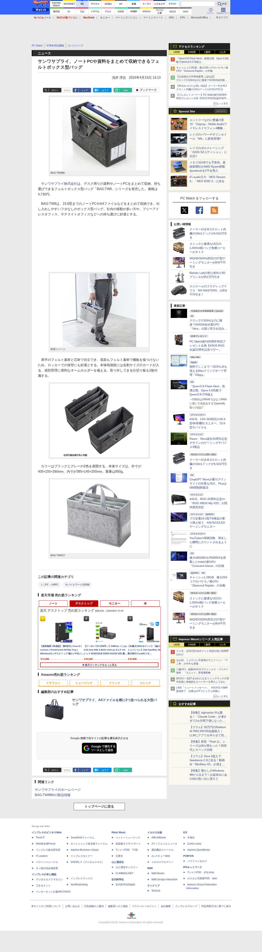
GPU (171, 17)
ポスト (55, 90)
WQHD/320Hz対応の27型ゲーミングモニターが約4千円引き (208, 262)
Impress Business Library (85, 849)
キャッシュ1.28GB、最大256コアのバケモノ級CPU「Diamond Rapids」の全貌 (208, 581)
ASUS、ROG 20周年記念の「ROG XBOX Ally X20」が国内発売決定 (208, 503)
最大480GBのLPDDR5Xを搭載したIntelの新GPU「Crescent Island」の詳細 (208, 561)
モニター (105, 17)
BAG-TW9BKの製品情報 (53, 795)
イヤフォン (53, 683)
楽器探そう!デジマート (128, 843)
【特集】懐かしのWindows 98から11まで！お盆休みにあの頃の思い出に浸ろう (208, 774)
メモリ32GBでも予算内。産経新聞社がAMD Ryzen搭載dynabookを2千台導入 (208, 166)
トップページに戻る (99, 806)
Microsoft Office (199, 17)
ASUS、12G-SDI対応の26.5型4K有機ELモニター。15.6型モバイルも (208, 423)
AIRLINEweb (158, 837)
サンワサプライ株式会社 (59, 183)
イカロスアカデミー (162, 862)
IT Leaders (42, 856)
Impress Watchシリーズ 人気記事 (201, 639)
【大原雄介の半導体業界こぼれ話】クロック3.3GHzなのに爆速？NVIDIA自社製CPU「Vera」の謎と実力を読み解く (200, 80)
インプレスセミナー (82, 856)
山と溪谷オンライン (127, 867)
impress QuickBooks (198, 849)
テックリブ (153, 885)
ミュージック (84, 683)
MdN (150, 868)
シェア (84, 90)
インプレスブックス (82, 878)
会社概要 (166, 906)
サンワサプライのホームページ (58, 789)
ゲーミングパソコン (127, 17)
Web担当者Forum (45, 843)
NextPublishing (79, 884)
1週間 (207, 52)
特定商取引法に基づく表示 (216, 906)
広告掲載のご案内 (94, 906)
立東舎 (119, 856)
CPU (182, 17)
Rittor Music (119, 832)
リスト (66, 90)
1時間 (176, 52)
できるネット (43, 885)
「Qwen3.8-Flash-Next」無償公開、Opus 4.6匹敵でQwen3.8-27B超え (207, 390)
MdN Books (157, 873)
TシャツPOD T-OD (127, 849)
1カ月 (222, 52)
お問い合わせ (72, 906)
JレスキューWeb (160, 856)
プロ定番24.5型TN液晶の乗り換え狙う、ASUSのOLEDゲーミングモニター (207, 522)
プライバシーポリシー (144, 906)
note (125, 90)
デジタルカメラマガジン (49, 879)
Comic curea (194, 843)
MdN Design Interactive (164, 879)
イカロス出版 (154, 832)
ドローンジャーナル (47, 862)
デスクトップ (84, 603)
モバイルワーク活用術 (77, 584)
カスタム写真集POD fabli (202, 878)
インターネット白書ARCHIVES (53, 891)
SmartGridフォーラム (82, 837)
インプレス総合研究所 (48, 849)
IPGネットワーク (192, 867)
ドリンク (114, 683)
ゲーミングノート (153, 17)
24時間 (192, 52)
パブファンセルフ (197, 861)
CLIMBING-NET (124, 873)
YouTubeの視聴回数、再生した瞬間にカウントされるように (208, 542)
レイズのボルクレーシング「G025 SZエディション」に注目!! (208, 152)
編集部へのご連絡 (118, 906)
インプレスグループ (186, 906)
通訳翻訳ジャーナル (162, 849)
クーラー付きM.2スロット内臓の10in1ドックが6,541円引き (208, 233)
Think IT (40, 837)
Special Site (187, 111)
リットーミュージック (128, 837)
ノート (53, 603)
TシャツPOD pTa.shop (200, 872)
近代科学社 (118, 879)
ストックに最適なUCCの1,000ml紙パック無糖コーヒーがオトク (208, 248)
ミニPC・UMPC (49, 584)
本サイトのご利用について (46, 906)
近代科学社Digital (125, 884)
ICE (185, 832)
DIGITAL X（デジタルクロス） (87, 862)
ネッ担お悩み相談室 (47, 868)
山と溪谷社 (118, 862)
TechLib (155, 890)
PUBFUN (188, 856)
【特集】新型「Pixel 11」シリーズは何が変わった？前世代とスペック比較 (208, 745)
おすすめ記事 (187, 704)
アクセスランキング (191, 46)
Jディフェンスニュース (164, 843)
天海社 (191, 837)
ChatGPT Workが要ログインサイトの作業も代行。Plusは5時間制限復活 (208, 483)
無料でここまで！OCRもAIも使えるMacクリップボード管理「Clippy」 (208, 370)
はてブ (105, 90)
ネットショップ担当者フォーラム (89, 843)
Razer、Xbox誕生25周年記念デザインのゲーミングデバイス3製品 (208, 443)
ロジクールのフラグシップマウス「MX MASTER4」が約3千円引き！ (208, 290)
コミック (145, 683)
